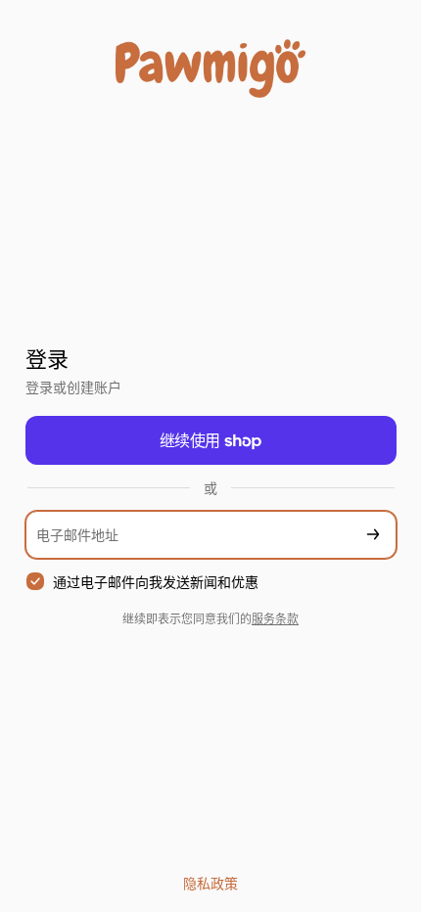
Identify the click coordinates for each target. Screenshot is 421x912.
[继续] (373, 535)
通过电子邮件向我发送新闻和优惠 (155, 581)
